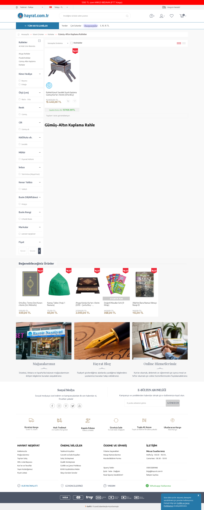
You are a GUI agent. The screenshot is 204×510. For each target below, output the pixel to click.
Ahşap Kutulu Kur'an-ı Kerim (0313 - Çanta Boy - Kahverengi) (88, 304)
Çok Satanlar (75, 26)
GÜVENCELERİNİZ (74, 486)
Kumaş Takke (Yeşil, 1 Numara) (56, 304)
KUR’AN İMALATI (30, 486)
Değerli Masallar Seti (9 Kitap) (114, 304)
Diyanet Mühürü (28, 159)
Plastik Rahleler (24, 58)
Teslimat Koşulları (67, 451)
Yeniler (65, 26)
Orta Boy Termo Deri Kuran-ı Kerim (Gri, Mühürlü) (31, 304)
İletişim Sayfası (152, 475)
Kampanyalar (90, 26)
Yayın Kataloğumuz (25, 469)
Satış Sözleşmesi (67, 458)
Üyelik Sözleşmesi (67, 462)
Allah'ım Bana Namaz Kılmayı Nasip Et (145, 304)
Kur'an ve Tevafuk (24, 465)
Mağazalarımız (23, 455)
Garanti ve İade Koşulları (70, 455)
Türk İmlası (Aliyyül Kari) (31, 174)
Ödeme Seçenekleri (111, 451)
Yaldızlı (24, 189)
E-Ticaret (94, 506)
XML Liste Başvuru (24, 462)
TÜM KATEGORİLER (37, 26)
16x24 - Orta (26, 99)
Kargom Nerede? (174, 7)
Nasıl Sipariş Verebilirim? (113, 475)
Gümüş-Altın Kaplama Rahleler (27, 63)
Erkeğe (24, 84)
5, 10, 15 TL (104, 26)
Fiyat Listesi (22, 473)
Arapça (24, 204)
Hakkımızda (22, 451)
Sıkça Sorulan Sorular (68, 473)
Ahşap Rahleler (24, 54)
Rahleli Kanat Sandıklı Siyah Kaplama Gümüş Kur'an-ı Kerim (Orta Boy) (61, 93)
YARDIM (111, 486)
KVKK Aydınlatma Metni (70, 469)
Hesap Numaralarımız (112, 455)
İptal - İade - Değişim (111, 471)
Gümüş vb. (26, 129)
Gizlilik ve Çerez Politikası (70, 465)
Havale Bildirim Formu (112, 458)
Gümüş (24, 114)
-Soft (88, 506)
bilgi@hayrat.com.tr (154, 471)
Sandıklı (24, 144)
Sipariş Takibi (108, 468)
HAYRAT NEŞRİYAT (29, 234)
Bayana (24, 81)
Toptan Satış (22, 458)
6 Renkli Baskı (27, 219)
